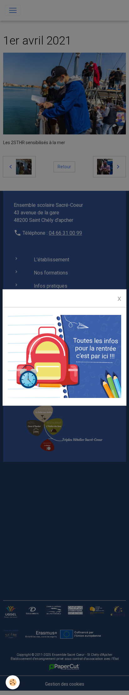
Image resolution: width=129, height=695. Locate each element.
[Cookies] (13, 682)
